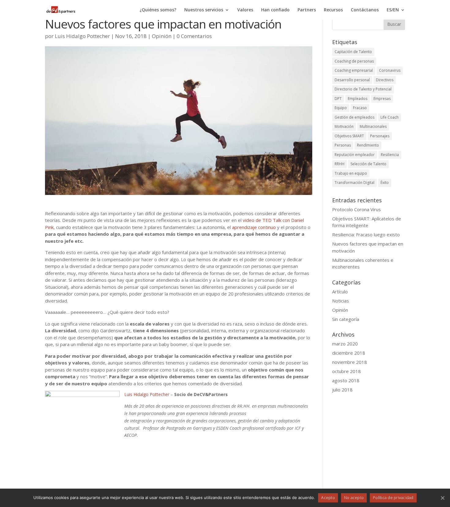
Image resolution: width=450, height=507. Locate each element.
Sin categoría (345, 319)
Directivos (384, 79)
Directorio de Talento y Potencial (363, 89)
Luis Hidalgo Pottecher (82, 36)
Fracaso (360, 107)
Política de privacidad (393, 497)
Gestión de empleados (354, 117)
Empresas (382, 98)
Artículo (340, 291)
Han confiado (275, 10)
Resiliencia (390, 154)
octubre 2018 (346, 371)
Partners (307, 10)
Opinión (161, 36)
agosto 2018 (345, 380)
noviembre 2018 (349, 362)
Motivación (344, 126)
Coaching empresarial (354, 70)
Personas (343, 145)
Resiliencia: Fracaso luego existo (366, 234)
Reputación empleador (355, 154)
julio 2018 (342, 390)
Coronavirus (389, 70)
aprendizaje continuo (254, 227)
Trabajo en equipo (351, 173)
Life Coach (390, 117)
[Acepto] (442, 498)
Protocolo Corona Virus (356, 209)
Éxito (385, 182)
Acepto (328, 497)
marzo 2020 (345, 344)
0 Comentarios (194, 36)
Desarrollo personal (352, 79)
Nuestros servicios (203, 10)
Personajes (379, 136)
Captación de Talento (353, 51)
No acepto (354, 497)
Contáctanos (365, 10)
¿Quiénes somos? (158, 10)
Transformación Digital (354, 182)
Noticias (340, 301)
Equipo (341, 107)
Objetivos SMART (349, 136)
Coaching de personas (354, 61)
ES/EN (393, 10)
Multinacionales (373, 126)
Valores (245, 10)
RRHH (339, 163)
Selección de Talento (368, 163)
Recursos (333, 10)
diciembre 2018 (348, 353)
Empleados (357, 98)
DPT (338, 98)
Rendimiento (368, 145)
